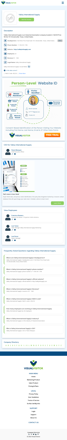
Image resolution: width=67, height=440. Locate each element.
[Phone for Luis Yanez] (12, 230)
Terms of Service (33, 400)
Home (33, 377)
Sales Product (33, 383)
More (60, 40)
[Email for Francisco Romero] (15, 219)
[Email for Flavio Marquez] (15, 154)
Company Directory (33, 432)
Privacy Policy (33, 394)
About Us (33, 418)
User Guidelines (33, 397)
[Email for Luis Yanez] (15, 230)
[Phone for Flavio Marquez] (12, 154)
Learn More (57, 203)
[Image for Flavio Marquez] (8, 154)
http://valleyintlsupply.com (22, 49)
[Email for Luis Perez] (15, 240)
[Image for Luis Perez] (8, 241)
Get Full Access (26, 19)
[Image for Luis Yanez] (8, 230)
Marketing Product (33, 380)
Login (33, 411)
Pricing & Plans (33, 386)
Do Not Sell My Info (33, 404)
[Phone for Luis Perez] (12, 240)
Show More (22, 73)
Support (33, 415)
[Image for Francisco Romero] (8, 220)
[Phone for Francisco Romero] (12, 219)
